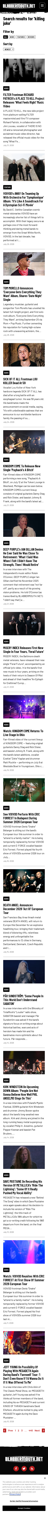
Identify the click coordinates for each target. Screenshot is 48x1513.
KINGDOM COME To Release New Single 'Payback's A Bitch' (21, 468)
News (12, 37)
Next (37, 1430)
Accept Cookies (24, 1508)
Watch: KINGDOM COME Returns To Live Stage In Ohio (23, 733)
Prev (10, 1430)
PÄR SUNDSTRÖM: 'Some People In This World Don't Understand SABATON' (23, 1000)
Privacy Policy (15, 1494)
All (5, 37)
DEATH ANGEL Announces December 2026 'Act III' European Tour (23, 909)
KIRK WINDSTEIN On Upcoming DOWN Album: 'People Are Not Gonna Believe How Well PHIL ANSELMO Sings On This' (21, 1092)
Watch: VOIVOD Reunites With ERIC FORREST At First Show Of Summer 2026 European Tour (23, 1280)
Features (21, 37)
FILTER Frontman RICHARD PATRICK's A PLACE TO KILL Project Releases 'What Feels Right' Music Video (23, 100)
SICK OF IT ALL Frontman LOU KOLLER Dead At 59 (20, 381)
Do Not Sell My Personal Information (24, 1501)
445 (31, 1430)
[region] (24, 1494)
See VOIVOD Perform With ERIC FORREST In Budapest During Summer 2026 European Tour (21, 818)
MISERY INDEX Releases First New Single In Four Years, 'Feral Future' (23, 650)
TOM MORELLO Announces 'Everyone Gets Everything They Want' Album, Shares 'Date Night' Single (22, 294)
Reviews (31, 37)
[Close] (45, 1478)
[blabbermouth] (19, 7)
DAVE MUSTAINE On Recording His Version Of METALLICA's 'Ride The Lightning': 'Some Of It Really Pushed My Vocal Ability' (23, 1187)
